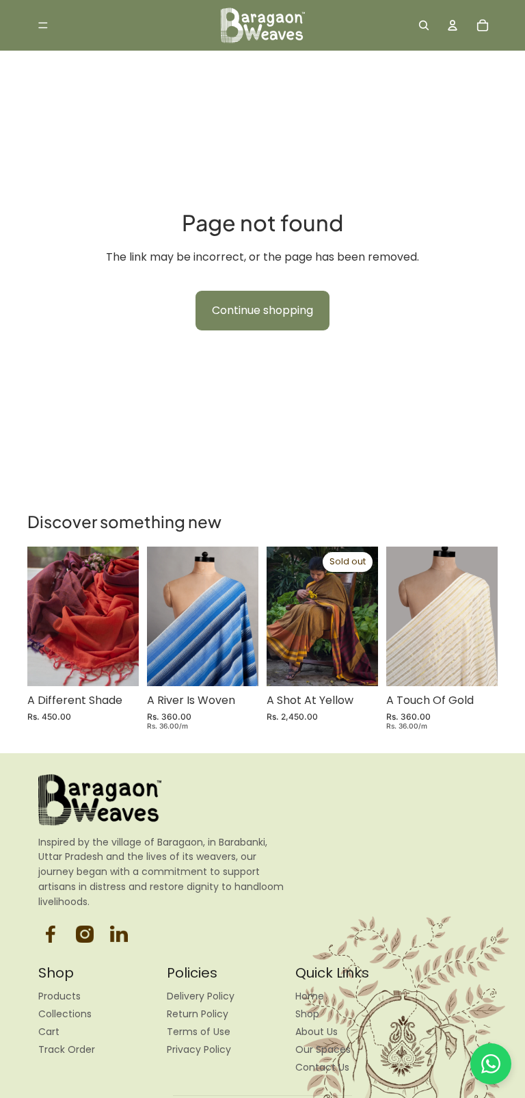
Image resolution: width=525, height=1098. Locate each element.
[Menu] (43, 25)
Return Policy (197, 1014)
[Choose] (237, 665)
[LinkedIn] (119, 933)
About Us (316, 1031)
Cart (48, 1031)
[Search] (424, 25)
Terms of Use (198, 1031)
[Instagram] (50, 933)
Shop (307, 1014)
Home (309, 996)
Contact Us (322, 1067)
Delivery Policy (200, 996)
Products (59, 996)
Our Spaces (323, 1049)
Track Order (66, 1049)
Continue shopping (262, 310)
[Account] (453, 25)
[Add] (117, 665)
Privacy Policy (199, 1049)
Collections (65, 1014)
